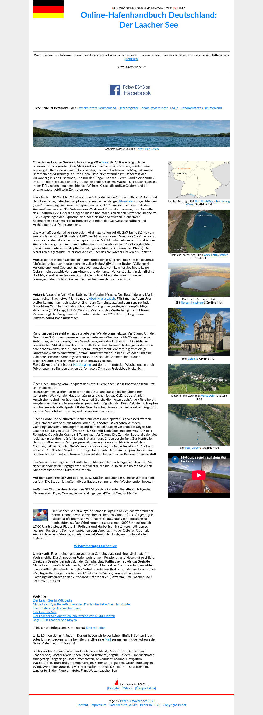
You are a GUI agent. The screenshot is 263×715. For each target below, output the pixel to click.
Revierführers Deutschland (97, 108)
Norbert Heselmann (192, 302)
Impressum (98, 705)
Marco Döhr (208, 396)
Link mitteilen (95, 627)
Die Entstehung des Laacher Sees (56, 608)
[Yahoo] (127, 688)
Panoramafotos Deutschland (201, 108)
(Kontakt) (131, 59)
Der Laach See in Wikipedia (52, 600)
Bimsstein (126, 201)
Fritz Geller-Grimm (148, 149)
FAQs (174, 108)
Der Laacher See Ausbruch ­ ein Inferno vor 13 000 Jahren (74, 616)
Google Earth (210, 255)
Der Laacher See (44, 612)
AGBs (133, 705)
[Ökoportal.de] (145, 688)
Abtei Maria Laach (102, 298)
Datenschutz (118, 705)
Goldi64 (192, 359)
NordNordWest (204, 201)
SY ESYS (149, 701)
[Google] (113, 688)
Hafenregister (128, 108)
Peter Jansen (192, 448)
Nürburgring (82, 364)
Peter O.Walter (131, 701)
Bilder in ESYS (150, 705)
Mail (108, 639)
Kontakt (82, 705)
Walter (224, 255)
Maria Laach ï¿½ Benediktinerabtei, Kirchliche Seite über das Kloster (82, 604)
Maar (105, 162)
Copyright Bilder (174, 705)
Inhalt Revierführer (154, 108)
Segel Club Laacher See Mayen (55, 620)
